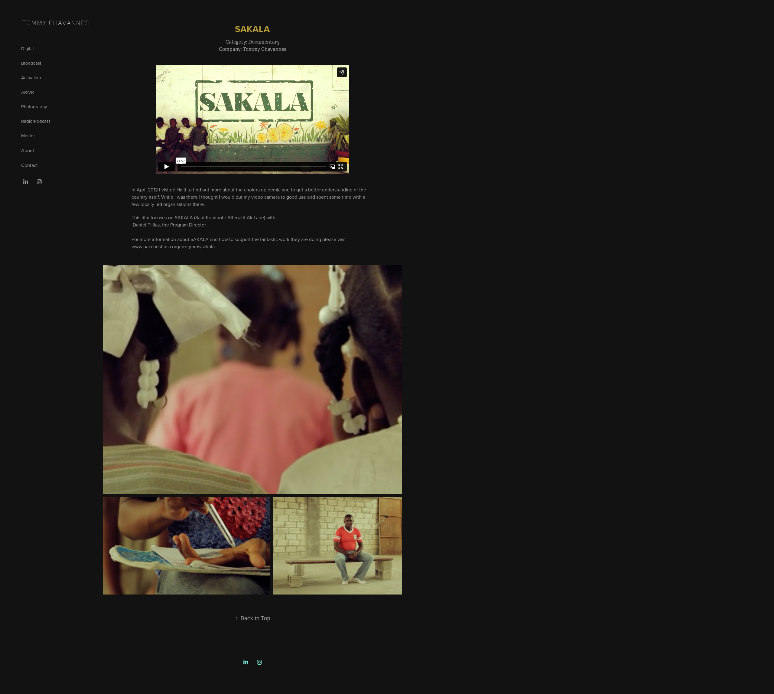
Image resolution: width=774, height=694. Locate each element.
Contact (29, 165)
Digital (27, 48)
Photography (34, 106)
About (27, 150)
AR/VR (27, 92)
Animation (31, 77)
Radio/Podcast (35, 121)
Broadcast (31, 63)
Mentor (28, 135)
